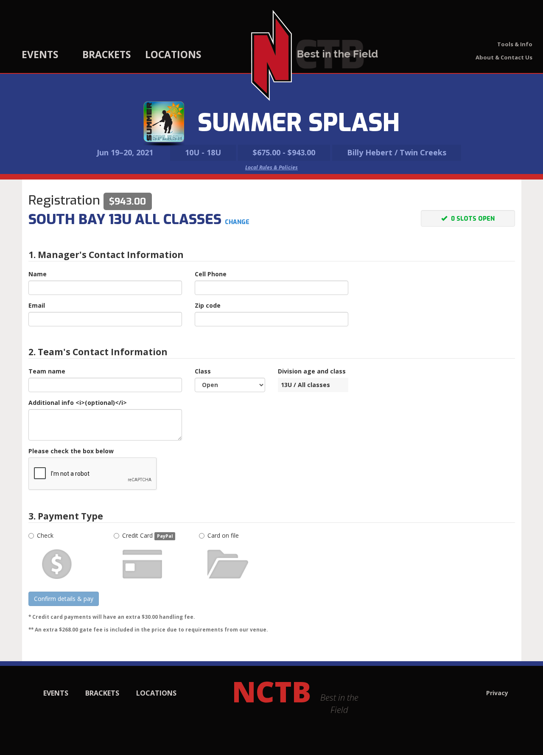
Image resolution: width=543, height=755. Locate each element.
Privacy (497, 693)
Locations (173, 54)
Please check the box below (71, 451)
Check (45, 535)
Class (203, 371)
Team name (46, 371)
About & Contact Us (504, 57)
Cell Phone (211, 274)
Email (36, 305)
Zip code (208, 305)
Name (37, 274)
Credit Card (147, 535)
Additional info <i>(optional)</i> (77, 403)
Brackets (106, 54)
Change (237, 222)
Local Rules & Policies (271, 167)
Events (40, 54)
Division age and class (312, 371)
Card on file (223, 535)
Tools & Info (514, 44)
